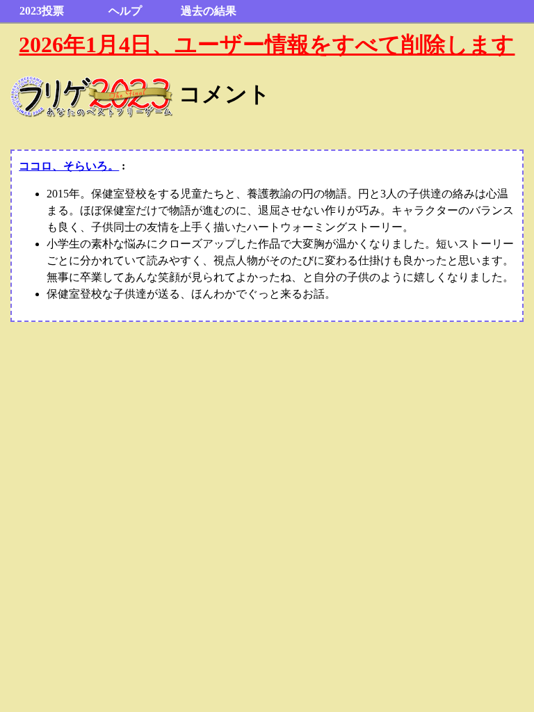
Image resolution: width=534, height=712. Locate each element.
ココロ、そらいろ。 (69, 166)
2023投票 (41, 11)
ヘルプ (125, 11)
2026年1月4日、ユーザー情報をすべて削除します (267, 44)
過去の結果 (208, 11)
